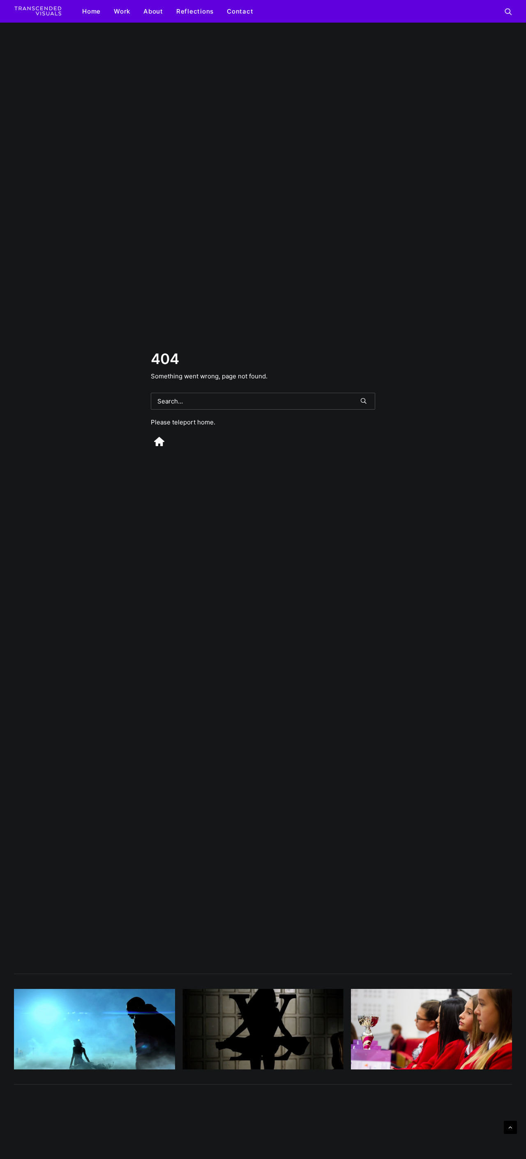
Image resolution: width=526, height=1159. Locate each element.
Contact (240, 11)
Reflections (195, 11)
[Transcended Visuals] (38, 11)
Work (122, 11)
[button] (508, 11)
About (153, 11)
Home (91, 11)
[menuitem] (91, 11)
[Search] (263, 401)
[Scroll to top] (510, 1127)
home (205, 422)
